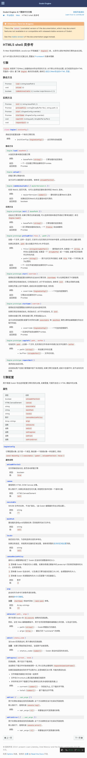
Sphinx (10, 754)
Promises (39, 56)
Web (18, 15)
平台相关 (10, 15)
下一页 (78, 738)
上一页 (9, 738)
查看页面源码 (78, 12)
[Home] (4, 15)
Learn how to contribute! (74, 15)
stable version (17, 37)
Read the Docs (37, 754)
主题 (26, 754)
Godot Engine (45, 3)
